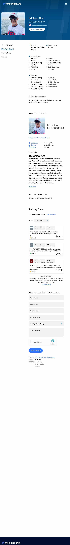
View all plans (51, 214)
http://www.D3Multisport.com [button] (39, 138)
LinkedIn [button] (34, 147)
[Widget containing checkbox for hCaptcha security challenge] (42, 342)
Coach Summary (7, 45)
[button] (36, 359)
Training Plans (6, 53)
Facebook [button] (34, 143)
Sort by (31, 220)
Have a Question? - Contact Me (39, 25)
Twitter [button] (33, 145)
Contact (4, 57)
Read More (32, 186)
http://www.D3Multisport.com (45, 357)
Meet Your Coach (7, 49)
